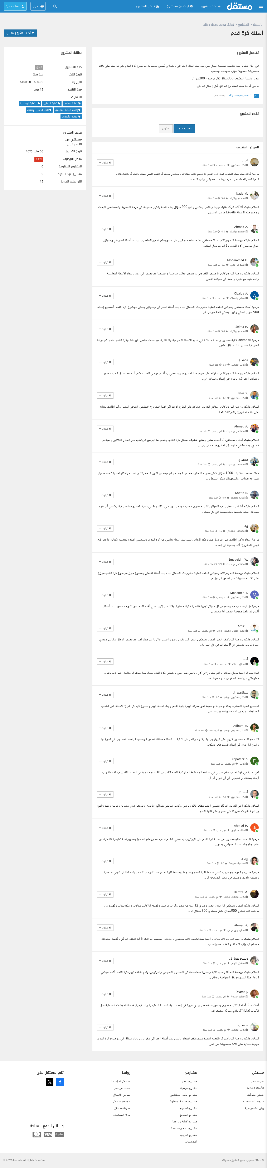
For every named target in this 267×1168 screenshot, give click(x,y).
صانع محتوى (238, 830)
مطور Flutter (237, 996)
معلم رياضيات (237, 298)
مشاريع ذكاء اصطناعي (183, 1095)
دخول (165, 128)
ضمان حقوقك (255, 1095)
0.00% (39, 159)
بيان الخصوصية (254, 1108)
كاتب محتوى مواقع (234, 697)
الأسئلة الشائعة (255, 1088)
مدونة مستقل (122, 1108)
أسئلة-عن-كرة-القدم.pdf (239, 95)
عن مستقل (257, 1081)
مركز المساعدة (121, 1115)
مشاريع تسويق (188, 1115)
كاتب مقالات (238, 364)
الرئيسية (258, 25)
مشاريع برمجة (188, 1088)
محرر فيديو (72, 144)
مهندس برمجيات (236, 431)
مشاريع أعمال (189, 1081)
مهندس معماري (236, 531)
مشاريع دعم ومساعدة (184, 1128)
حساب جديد (184, 128)
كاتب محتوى (238, 165)
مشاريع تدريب (188, 1135)
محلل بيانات (238, 664)
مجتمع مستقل (121, 1101)
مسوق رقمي (237, 265)
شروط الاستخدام (253, 1101)
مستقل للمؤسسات (119, 1081)
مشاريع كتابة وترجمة (184, 1122)
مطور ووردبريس (236, 930)
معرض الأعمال (121, 1095)
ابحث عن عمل (121, 1088)
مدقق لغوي (238, 963)
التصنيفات (191, 1142)
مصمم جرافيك (237, 198)
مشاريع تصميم (188, 1108)
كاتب (242, 763)
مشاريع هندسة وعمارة (183, 1101)
